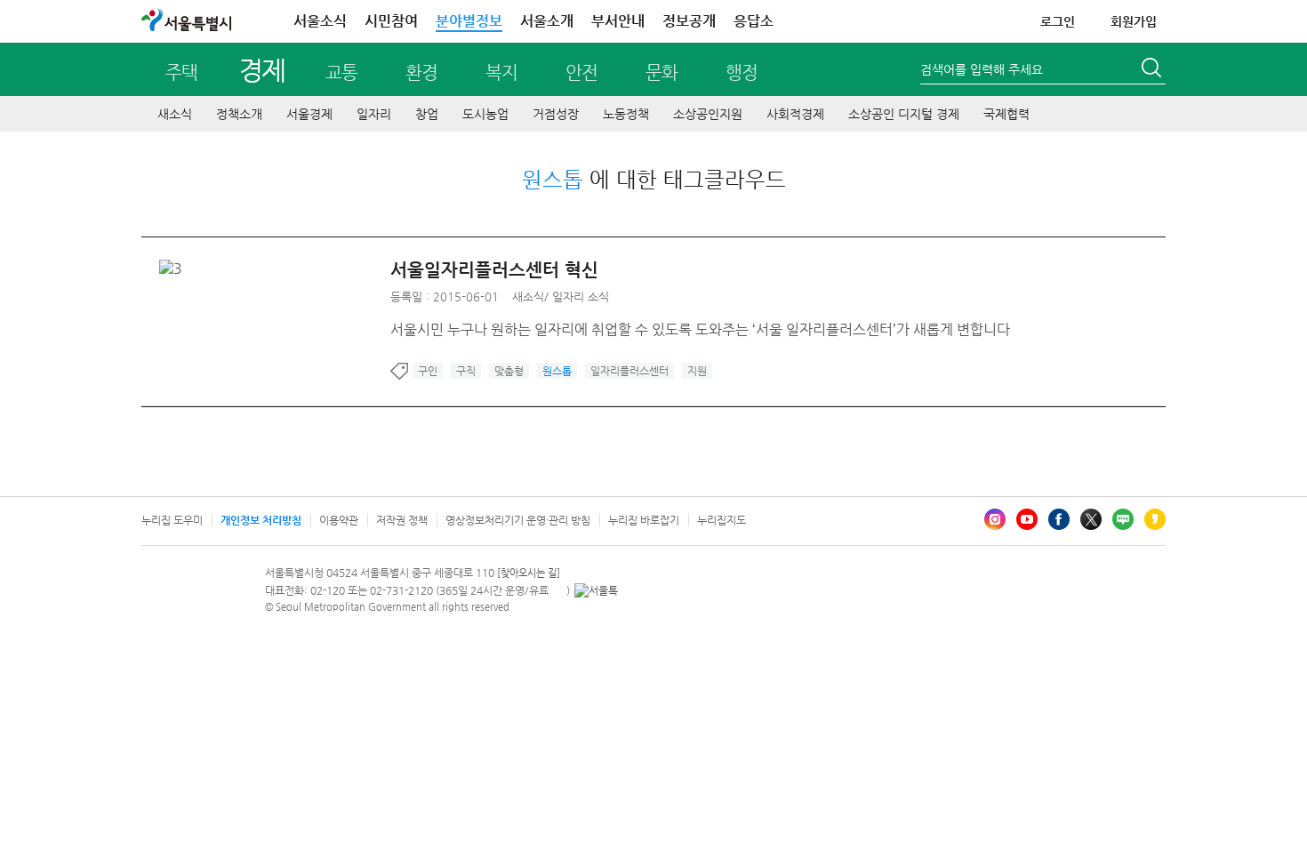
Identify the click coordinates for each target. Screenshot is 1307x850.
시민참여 (391, 20)
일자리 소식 (580, 296)
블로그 (1123, 519)
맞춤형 (509, 371)
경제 (261, 69)
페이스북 (1059, 519)
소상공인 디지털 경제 (903, 114)
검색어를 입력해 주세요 (981, 69)
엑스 (1091, 519)
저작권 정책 (402, 520)
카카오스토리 (1155, 519)
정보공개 (689, 20)
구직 (466, 371)
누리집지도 (721, 520)
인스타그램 (995, 519)
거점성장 (556, 114)
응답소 (754, 20)
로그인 (1057, 21)
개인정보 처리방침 (261, 520)
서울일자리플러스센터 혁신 (494, 270)
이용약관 (338, 520)
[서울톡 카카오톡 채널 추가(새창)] (596, 590)
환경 (421, 72)
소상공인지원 (707, 114)
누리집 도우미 (172, 520)
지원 (697, 371)
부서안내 (618, 20)
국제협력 (1006, 114)
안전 (581, 72)
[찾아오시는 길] (528, 573)
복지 (501, 72)
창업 (426, 114)
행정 (742, 72)
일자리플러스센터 (629, 371)
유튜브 (1027, 519)
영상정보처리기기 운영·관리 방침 (517, 520)
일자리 (374, 114)
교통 (341, 72)
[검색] (1153, 70)
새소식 (174, 114)
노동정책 (626, 114)
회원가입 (1134, 21)
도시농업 (485, 114)
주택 (181, 72)
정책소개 (239, 114)
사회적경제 (795, 114)
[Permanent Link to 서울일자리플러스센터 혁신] (175, 268)
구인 (427, 371)
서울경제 (309, 114)
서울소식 (320, 20)
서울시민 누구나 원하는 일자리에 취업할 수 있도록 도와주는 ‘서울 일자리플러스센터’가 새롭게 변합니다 (700, 329)
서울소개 (546, 20)
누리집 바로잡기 (643, 520)
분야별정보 (469, 20)
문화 (661, 72)
